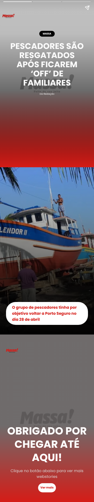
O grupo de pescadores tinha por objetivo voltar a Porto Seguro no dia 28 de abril (44, 313)
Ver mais (47, 488)
